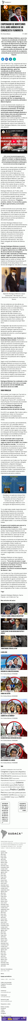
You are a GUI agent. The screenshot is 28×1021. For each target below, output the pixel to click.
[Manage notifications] (24, 1017)
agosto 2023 (4, 911)
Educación (19, 776)
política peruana (20, 792)
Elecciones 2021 (7, 778)
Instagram (3, 1013)
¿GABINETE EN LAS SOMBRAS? (7, 716)
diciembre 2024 (4, 885)
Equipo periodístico (6, 976)
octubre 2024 (4, 888)
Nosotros (3, 985)
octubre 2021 (4, 946)
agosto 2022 (4, 930)
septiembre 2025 (5, 870)
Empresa (11, 780)
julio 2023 (3, 912)
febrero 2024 (4, 901)
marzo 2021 (4, 958)
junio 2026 (3, 856)
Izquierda (11, 785)
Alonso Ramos (6, 34)
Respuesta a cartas (5, 1004)
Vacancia (16, 797)
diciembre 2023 (4, 904)
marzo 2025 (4, 880)
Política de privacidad (6, 982)
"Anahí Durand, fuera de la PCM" (9, 648)
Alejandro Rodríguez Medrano (9, 595)
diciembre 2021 (4, 943)
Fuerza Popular (12, 782)
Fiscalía (7, 782)
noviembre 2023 (5, 906)
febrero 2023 (4, 920)
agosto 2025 (4, 872)
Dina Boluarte (6, 776)
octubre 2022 (4, 927)
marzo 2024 (4, 899)
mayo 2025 (3, 877)
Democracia (18, 774)
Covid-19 (9, 774)
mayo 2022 (3, 935)
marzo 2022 (4, 938)
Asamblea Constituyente (7, 769)
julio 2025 (3, 873)
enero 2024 (4, 903)
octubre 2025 (4, 869)
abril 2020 (3, 966)
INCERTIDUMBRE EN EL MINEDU (8, 760)
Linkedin (3, 1011)
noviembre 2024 (5, 886)
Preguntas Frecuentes (6, 984)
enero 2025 (4, 883)
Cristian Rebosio (7, 674)
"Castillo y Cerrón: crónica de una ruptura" (12, 616)
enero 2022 (4, 941)
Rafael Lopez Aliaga (18, 795)
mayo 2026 (3, 857)
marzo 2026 (4, 861)
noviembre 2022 (5, 925)
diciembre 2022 (4, 924)
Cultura (13, 774)
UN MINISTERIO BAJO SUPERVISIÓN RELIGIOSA (11, 738)
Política (13, 792)
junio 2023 (3, 914)
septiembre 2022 (5, 928)
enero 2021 (4, 961)
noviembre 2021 (5, 945)
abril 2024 (3, 898)
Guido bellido (5, 785)
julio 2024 (3, 893)
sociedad (7, 797)
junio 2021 (3, 953)
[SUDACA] (6, 3)
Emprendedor (16, 778)
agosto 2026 (4, 852)
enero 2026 (4, 864)
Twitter (2, 1010)
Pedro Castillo (17, 789)
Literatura (10, 787)
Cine (21, 769)
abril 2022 (3, 937)
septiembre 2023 (5, 909)
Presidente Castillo (7, 795)
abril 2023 (3, 917)
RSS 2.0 (6, 1016)
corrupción (3, 774)
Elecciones (24, 776)
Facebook (3, 1008)
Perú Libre (8, 792)
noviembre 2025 (5, 867)
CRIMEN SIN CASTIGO (5, 693)
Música (22, 787)
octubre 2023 (4, 907)
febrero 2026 (4, 862)
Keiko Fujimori (19, 785)
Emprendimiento (5, 780)
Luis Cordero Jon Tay (12, 597)
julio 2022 (3, 932)
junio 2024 (3, 894)
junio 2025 (3, 875)
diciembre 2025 (4, 865)
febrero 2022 (4, 940)
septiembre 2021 (5, 948)
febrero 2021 (4, 959)
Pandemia (7, 790)
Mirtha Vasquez (16, 787)
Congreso (4, 771)
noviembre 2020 (5, 964)
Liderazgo (3, 787)
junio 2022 (3, 933)
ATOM (9, 1016)
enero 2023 (4, 922)
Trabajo (12, 797)
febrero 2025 (4, 882)
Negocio (3, 790)
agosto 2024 (4, 891)
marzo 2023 (4, 919)
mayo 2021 (3, 954)
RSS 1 (2, 1016)
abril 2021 (3, 956)
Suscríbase (3, 987)
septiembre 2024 (5, 890)
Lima (6, 787)
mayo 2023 (3, 915)
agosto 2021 (4, 949)
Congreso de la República (17, 772)
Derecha (24, 774)
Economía (13, 776)
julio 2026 (3, 854)
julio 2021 (3, 951)
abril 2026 (3, 859)
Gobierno (19, 782)
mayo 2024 (3, 896)
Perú (3, 792)
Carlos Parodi (16, 769)
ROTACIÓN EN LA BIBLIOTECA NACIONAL (10, 671)
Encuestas (16, 780)
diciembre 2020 (4, 962)
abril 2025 (3, 878)
